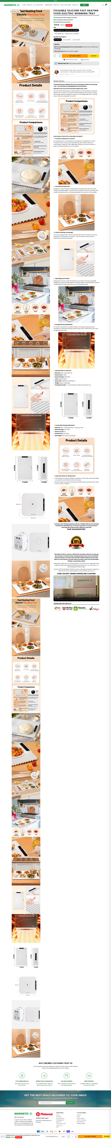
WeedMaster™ (49, 4)
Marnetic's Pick (15, 11)
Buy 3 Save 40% (76, 39)
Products (29, 4)
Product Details (59, 81)
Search (79, 1115)
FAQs (78, 1116)
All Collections (38, 4)
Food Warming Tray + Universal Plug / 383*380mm (66, 30)
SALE (84, 5)
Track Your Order (65, 4)
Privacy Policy (80, 1118)
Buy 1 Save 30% (57, 39)
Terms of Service (81, 1120)
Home (24, 4)
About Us (56, 4)
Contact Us (75, 4)
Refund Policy (80, 1122)
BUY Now (93, 56)
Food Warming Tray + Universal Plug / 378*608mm (66, 33)
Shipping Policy (81, 1123)
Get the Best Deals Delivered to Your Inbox (55, 1095)
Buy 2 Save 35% (66, 39)
